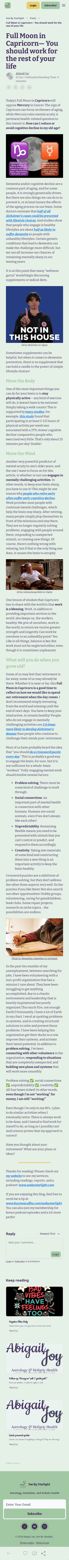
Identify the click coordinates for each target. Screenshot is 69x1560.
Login (33, 5)
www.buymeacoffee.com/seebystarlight (34, 1203)
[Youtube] (34, 1526)
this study (27, 416)
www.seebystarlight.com (36, 1185)
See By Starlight (15, 18)
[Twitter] (24, 1526)
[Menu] (63, 5)
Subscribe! (50, 5)
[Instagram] (44, 1526)
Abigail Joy (22, 73)
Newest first (47, 1233)
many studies (34, 412)
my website (14, 1176)
